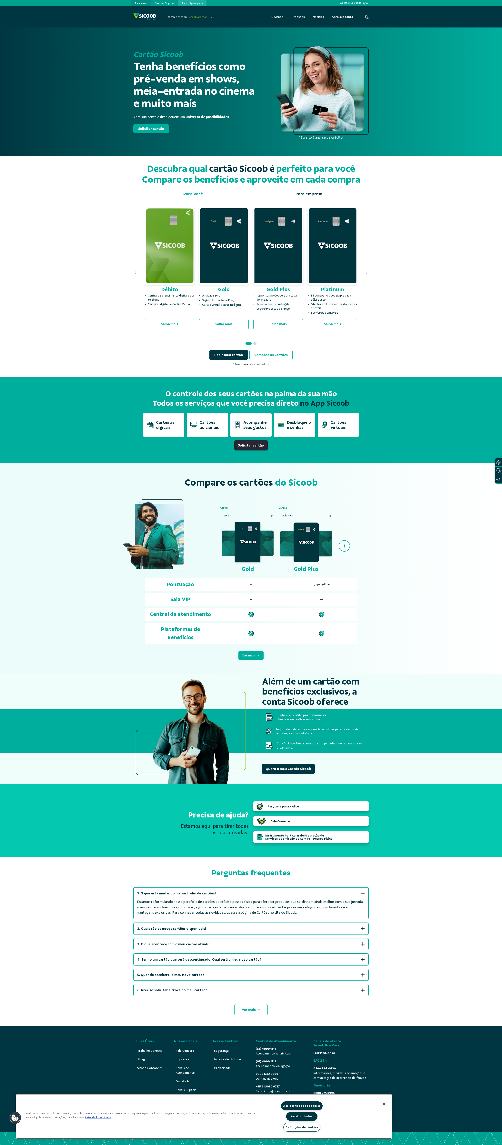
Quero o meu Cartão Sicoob (288, 769)
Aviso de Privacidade (98, 1117)
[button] (135, 272)
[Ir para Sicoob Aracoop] (144, 17)
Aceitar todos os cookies (301, 1105)
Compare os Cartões (271, 355)
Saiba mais (169, 324)
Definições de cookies (302, 1127)
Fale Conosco (280, 821)
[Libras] (498, 462)
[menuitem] (141, 3)
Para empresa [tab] (309, 194)
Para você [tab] (193, 194)
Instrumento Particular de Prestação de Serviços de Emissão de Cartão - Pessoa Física (298, 837)
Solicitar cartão (151, 129)
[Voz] (498, 471)
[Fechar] (384, 1104)
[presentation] (141, 3)
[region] (204, 1116)
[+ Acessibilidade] (498, 479)
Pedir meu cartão (228, 355)
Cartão (224, 507)
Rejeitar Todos (302, 1116)
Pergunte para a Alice (283, 806)
